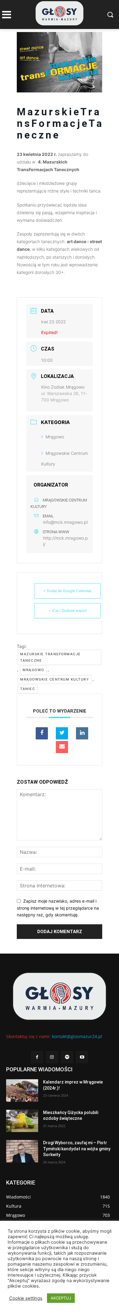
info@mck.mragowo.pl (65, 522)
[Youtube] (82, 1057)
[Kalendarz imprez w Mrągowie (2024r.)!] (22, 1090)
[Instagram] (52, 1057)
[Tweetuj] (62, 733)
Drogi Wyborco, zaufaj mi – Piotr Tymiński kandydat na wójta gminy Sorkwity (76, 1148)
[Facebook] (37, 1057)
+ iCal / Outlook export (68, 610)
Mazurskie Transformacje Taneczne (50, 657)
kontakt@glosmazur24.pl (77, 1036)
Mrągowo (54, 436)
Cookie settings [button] (25, 1298)
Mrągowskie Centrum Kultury (54, 679)
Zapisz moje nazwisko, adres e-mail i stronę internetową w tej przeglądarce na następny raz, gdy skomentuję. (58, 907)
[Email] (62, 747)
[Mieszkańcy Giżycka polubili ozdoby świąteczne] (22, 1121)
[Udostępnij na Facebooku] (42, 733)
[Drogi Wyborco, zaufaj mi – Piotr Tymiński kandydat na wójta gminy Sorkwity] (22, 1151)
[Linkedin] (82, 733)
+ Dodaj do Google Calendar (67, 590)
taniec (27, 689)
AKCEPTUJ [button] (61, 1298)
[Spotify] (67, 1057)
